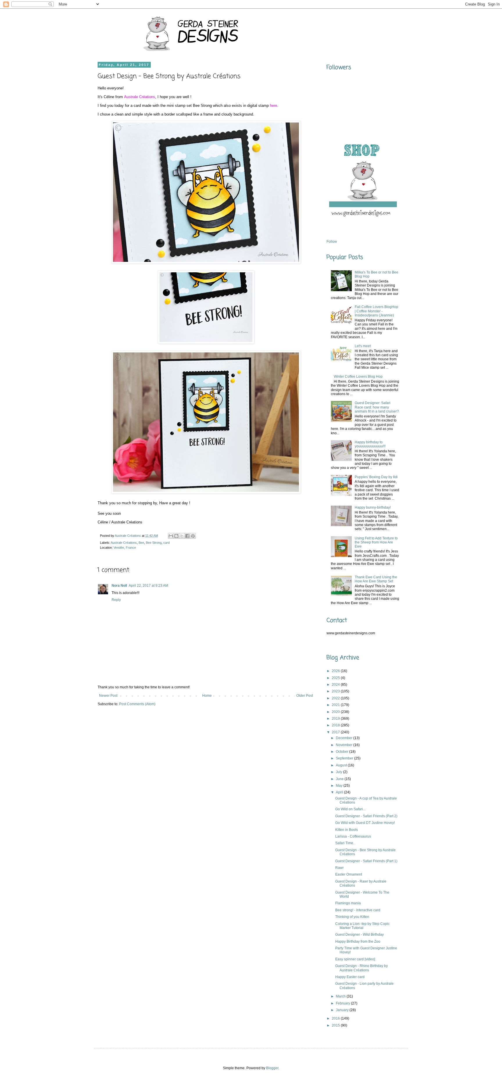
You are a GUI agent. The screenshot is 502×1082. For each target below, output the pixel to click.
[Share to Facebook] (187, 536)
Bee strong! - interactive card (357, 910)
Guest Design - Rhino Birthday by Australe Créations (361, 968)
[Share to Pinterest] (193, 536)
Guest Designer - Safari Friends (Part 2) (366, 816)
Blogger (272, 1068)
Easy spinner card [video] (355, 959)
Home (207, 696)
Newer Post (108, 696)
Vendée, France (125, 547)
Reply (116, 600)
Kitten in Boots (346, 830)
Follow (332, 242)
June (340, 779)
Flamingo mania (348, 903)
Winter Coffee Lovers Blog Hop (358, 377)
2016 (336, 1018)
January (342, 1010)
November (344, 745)
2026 (336, 671)
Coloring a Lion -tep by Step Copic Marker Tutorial (362, 926)
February (343, 1003)
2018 (336, 725)
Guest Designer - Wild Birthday (359, 934)
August (342, 765)
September (345, 758)
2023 (336, 691)
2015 (336, 1025)
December (344, 738)
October (342, 752)
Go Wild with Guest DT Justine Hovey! (365, 823)
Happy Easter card (350, 977)
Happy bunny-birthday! (373, 507)
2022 (336, 698)
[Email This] (171, 536)
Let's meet (363, 346)
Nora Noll (119, 586)
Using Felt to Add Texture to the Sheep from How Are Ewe (376, 542)
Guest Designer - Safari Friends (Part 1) (366, 861)
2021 (336, 705)
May (339, 786)
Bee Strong (154, 542)
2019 (336, 718)
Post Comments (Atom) (137, 704)
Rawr (339, 868)
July (339, 772)
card (166, 542)
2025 (336, 678)
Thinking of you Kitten (352, 917)
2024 (336, 685)
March (341, 996)
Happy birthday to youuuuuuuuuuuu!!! (370, 444)
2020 (336, 712)
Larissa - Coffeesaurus (353, 836)
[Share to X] (182, 536)
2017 (336, 732)
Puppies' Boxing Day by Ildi (376, 477)
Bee (141, 542)
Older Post (304, 696)
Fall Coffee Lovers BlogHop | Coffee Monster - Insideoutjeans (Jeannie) (376, 311)
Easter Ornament (348, 874)
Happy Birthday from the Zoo (357, 941)
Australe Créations (124, 542)
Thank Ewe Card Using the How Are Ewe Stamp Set (376, 579)
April (340, 792)
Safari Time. (344, 843)
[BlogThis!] (176, 536)
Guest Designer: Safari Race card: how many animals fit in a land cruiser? (377, 407)
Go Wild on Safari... (350, 809)
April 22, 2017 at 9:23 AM (148, 586)
